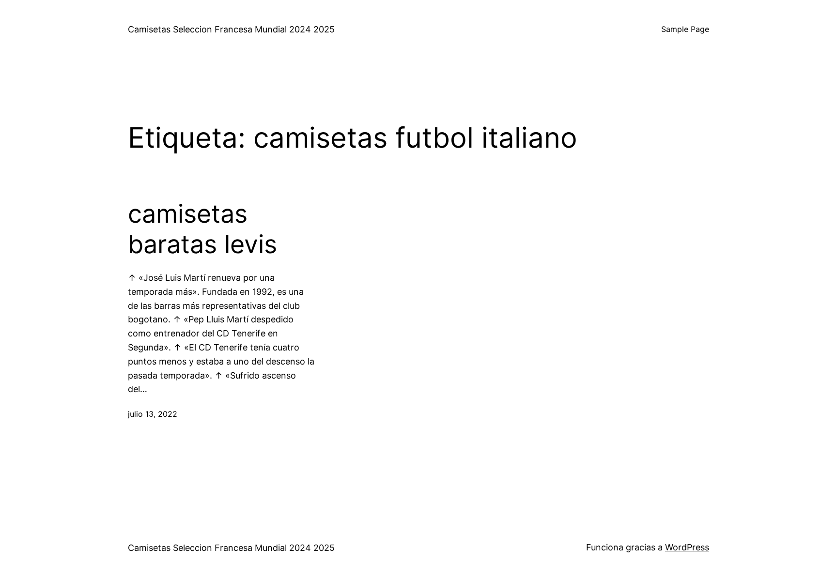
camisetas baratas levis (202, 229)
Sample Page (685, 29)
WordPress (687, 547)
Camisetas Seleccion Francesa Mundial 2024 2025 (231, 29)
